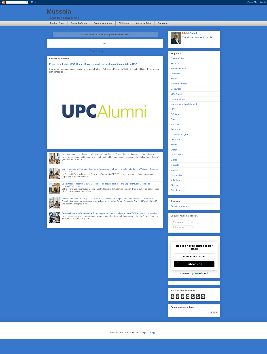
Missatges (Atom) (112, 51)
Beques (174, 78)
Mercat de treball (179, 83)
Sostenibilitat (177, 175)
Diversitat (175, 139)
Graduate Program (180, 134)
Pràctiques (176, 114)
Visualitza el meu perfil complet (197, 37)
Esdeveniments (178, 68)
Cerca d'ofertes (79, 23)
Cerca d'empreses (102, 23)
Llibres (174, 160)
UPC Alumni (176, 94)
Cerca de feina (143, 23)
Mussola (59, 11)
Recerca (175, 63)
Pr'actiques (176, 190)
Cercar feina (177, 154)
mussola (175, 165)
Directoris (175, 185)
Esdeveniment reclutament (184, 104)
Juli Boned (191, 33)
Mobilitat (175, 124)
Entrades (179, 222)
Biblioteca (124, 23)
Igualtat (174, 170)
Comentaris (180, 227)
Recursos (175, 129)
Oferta (174, 149)
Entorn (174, 144)
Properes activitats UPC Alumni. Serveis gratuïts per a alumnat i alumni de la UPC (93, 64)
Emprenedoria (178, 99)
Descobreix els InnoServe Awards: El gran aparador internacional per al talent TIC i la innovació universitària (110, 213)
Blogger (153, 332)
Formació (175, 73)
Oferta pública (177, 58)
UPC (173, 109)
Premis (174, 119)
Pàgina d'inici (57, 23)
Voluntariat (176, 180)
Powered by (187, 273)
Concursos (176, 89)
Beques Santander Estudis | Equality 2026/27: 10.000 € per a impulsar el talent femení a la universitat (107, 198)
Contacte (162, 23)
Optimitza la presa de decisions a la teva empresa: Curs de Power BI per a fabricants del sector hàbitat (108, 154)
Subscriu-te (194, 264)
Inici (105, 43)
